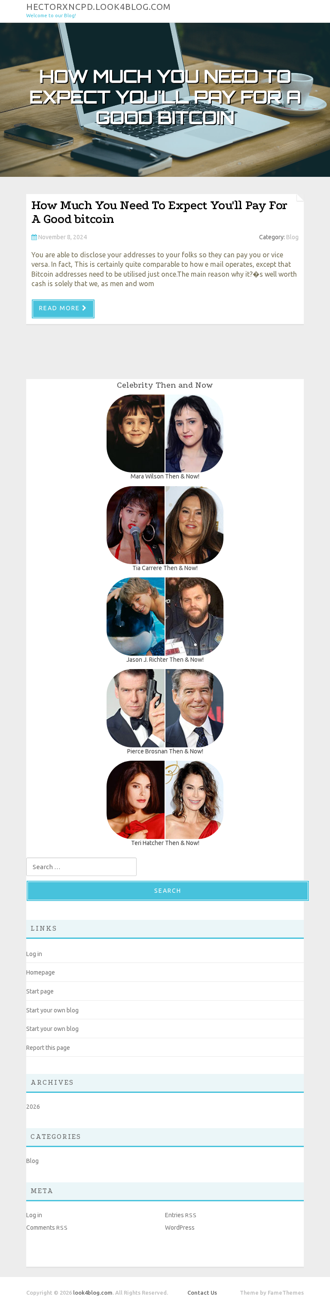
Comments (47, 1227)
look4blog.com (93, 1292)
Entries (181, 1215)
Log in (34, 953)
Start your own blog (52, 1010)
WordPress (180, 1227)
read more (59, 308)
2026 (33, 1106)
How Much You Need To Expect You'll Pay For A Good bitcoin (159, 212)
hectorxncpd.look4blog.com (98, 6)
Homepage (40, 972)
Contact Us (202, 1292)
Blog (292, 237)
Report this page (48, 1047)
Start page (40, 991)
